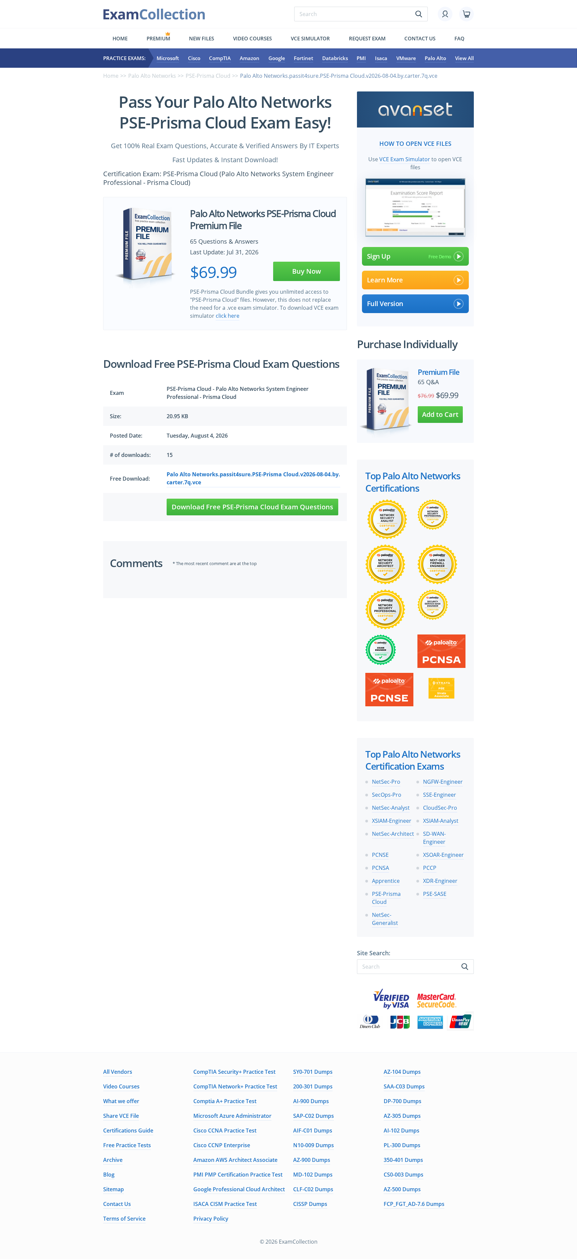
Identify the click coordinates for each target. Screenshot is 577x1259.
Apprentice (386, 881)
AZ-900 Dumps (311, 1160)
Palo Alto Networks (152, 75)
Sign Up (378, 256)
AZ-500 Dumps (402, 1189)
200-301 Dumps (313, 1086)
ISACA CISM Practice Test (225, 1204)
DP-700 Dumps (402, 1101)
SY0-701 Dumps (313, 1071)
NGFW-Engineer (443, 781)
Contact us (419, 38)
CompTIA (220, 58)
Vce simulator (310, 38)
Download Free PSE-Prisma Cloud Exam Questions (252, 506)
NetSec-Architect (393, 833)
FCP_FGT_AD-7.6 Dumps (414, 1204)
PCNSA (380, 867)
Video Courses (252, 38)
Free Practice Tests (127, 1145)
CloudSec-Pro (440, 807)
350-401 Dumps (403, 1160)
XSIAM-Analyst (440, 820)
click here (227, 315)
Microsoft (168, 58)
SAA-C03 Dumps (404, 1086)
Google (276, 58)
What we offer (121, 1101)
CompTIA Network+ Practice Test (235, 1086)
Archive (113, 1160)
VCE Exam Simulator (404, 159)
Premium (158, 38)
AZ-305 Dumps (402, 1115)
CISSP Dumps (310, 1204)
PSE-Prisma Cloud (208, 75)
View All (464, 58)
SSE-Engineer (439, 794)
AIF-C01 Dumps (312, 1130)
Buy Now (306, 271)
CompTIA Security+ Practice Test (234, 1071)
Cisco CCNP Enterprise (221, 1145)
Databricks (335, 58)
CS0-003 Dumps (403, 1174)
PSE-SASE (434, 894)
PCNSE (380, 854)
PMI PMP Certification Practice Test (237, 1174)
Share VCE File (121, 1115)
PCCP (429, 867)
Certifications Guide (128, 1130)
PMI (361, 58)
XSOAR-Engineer (443, 854)
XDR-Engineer (440, 881)
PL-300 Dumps (402, 1145)
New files (201, 38)
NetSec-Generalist (385, 919)
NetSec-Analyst (391, 807)
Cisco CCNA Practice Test (224, 1130)
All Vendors (117, 1071)
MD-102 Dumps (313, 1174)
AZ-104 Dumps (402, 1071)
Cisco (194, 58)
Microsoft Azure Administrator (232, 1115)
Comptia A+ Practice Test (224, 1101)
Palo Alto (435, 58)
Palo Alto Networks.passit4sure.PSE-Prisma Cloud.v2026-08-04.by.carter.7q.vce (253, 478)
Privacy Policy (210, 1218)
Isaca (381, 58)
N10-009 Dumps (313, 1145)
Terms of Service (124, 1218)
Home (120, 38)
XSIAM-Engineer (391, 820)
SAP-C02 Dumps (313, 1115)
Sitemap (113, 1189)
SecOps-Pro (386, 794)
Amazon (249, 58)
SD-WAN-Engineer (434, 837)
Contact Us (117, 1204)
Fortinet (303, 58)
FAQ (459, 38)
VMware (406, 58)
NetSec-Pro (386, 781)
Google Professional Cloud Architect (239, 1189)
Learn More (385, 279)
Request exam (367, 38)
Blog (109, 1174)
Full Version (385, 303)
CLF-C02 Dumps (313, 1189)
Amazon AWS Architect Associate (235, 1160)
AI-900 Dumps (311, 1101)
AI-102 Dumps (401, 1130)
